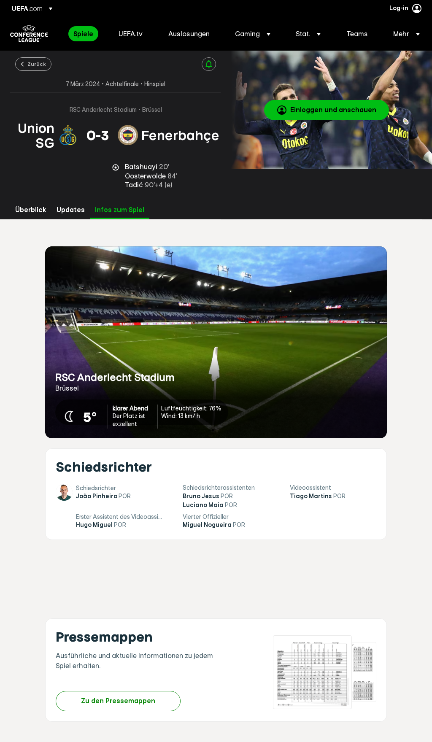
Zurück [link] (36, 64)
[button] (253, 34)
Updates (71, 209)
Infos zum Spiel (119, 209)
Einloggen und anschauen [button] (333, 109)
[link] (83, 34)
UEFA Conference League (29, 33)
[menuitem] (85, 34)
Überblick (30, 209)
